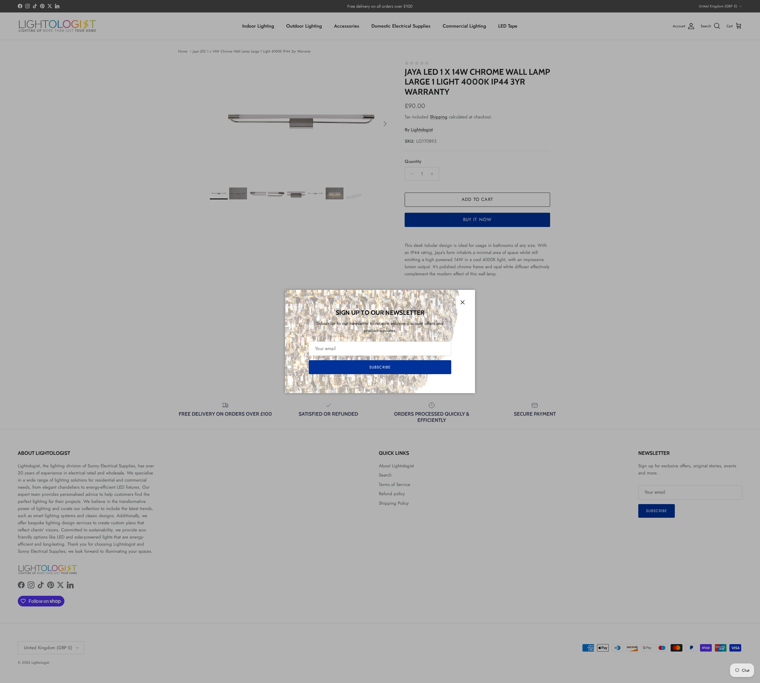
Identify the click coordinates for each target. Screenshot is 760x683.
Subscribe (379, 367)
